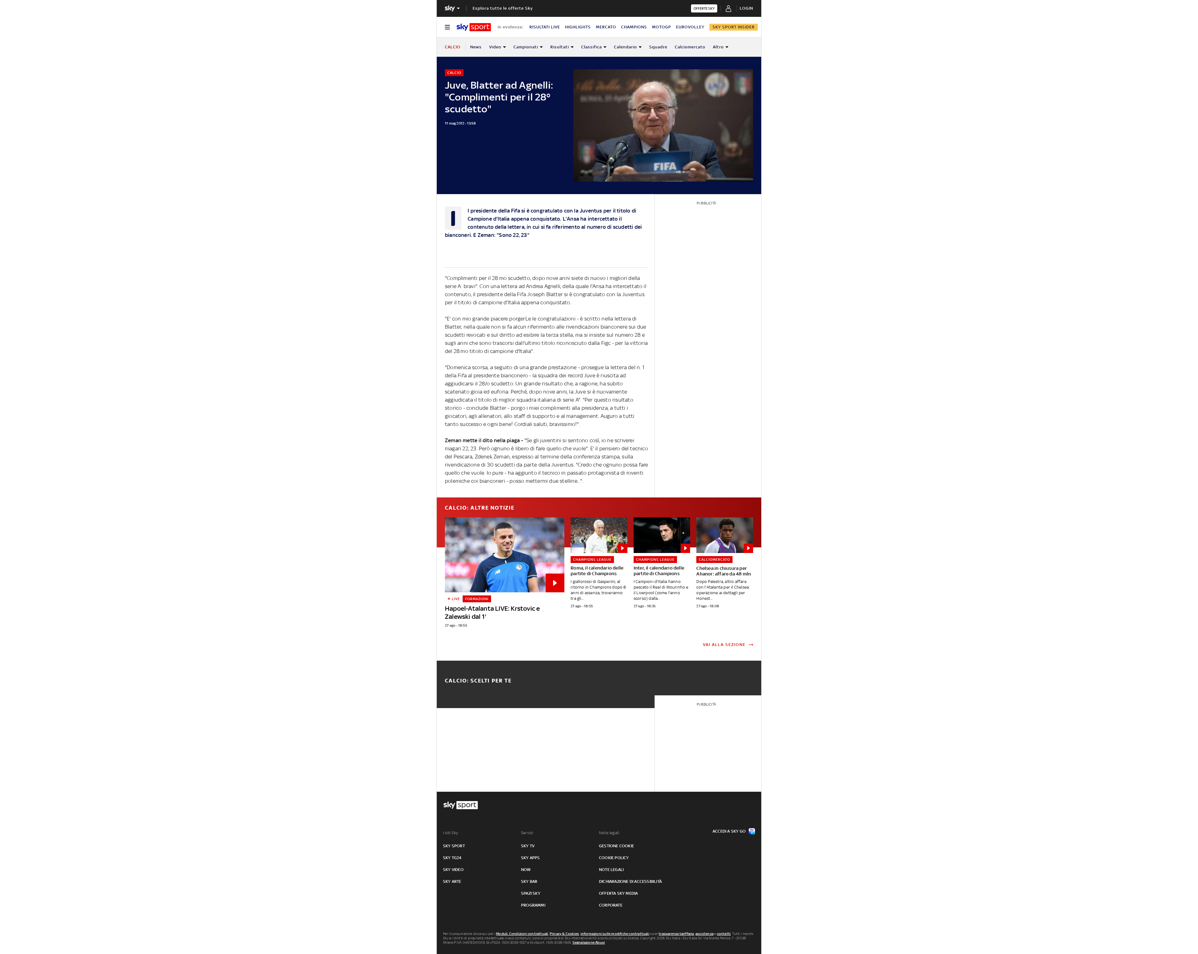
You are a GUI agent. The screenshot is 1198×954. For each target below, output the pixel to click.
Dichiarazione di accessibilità (630, 881)
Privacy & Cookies (564, 934)
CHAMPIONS (634, 27)
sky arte (452, 881)
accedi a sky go (729, 831)
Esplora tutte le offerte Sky (503, 8)
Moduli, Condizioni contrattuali (522, 934)
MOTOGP (661, 27)
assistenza (704, 934)
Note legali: (609, 832)
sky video (453, 869)
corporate (610, 905)
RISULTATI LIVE (544, 27)
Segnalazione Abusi (588, 942)
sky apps (530, 857)
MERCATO (606, 27)
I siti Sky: (451, 832)
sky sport (454, 846)
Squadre (658, 47)
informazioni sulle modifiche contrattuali (615, 934)
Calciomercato (690, 47)
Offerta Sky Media (618, 893)
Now (526, 869)
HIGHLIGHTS (578, 27)
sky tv (527, 846)
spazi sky (530, 893)
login (746, 8)
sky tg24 (452, 857)
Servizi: (527, 832)
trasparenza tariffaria (676, 934)
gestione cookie (616, 846)
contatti (724, 934)
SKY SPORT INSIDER (734, 27)
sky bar (529, 881)
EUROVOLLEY (690, 27)
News (476, 47)
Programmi (533, 905)
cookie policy (614, 857)
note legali (611, 869)
